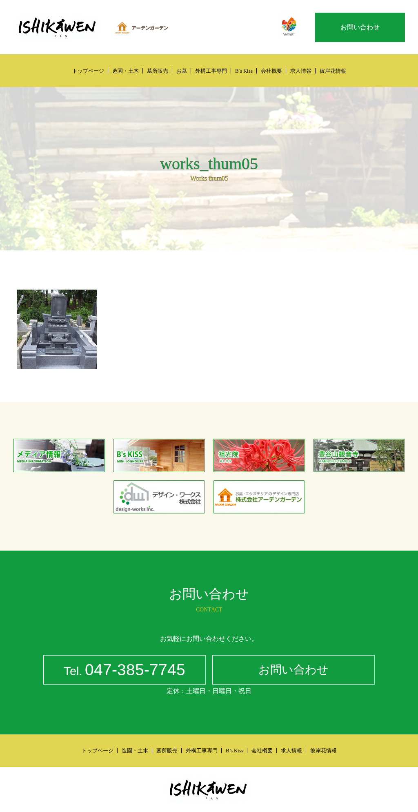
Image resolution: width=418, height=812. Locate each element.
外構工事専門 (211, 71)
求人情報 (300, 71)
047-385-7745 (124, 669)
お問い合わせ (360, 27)
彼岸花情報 (333, 71)
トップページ (88, 71)
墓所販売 (157, 71)
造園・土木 (125, 71)
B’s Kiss (244, 71)
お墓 (181, 71)
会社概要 (271, 71)
